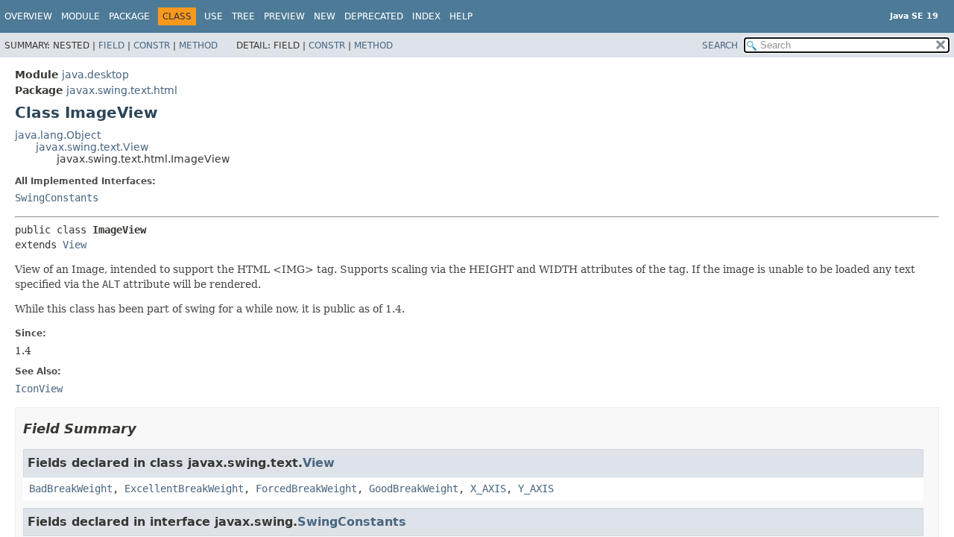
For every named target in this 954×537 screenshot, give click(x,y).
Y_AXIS (536, 488)
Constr (151, 45)
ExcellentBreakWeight (184, 488)
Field (111, 45)
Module (80, 16)
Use (213, 16)
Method (198, 45)
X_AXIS (488, 488)
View (74, 245)
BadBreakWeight (71, 488)
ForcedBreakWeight (306, 488)
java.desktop (95, 75)
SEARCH (720, 45)
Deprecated (373, 16)
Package (129, 16)
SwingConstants (56, 198)
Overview (28, 16)
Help (461, 16)
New (324, 16)
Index (426, 16)
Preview (284, 16)
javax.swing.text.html (121, 90)
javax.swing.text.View (92, 147)
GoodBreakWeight (413, 488)
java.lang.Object (58, 135)
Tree (243, 16)
